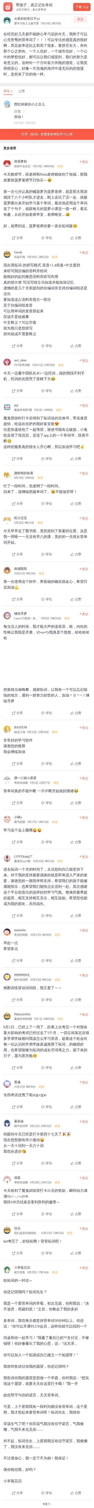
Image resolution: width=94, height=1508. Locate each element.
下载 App (82, 7)
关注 (80, 19)
